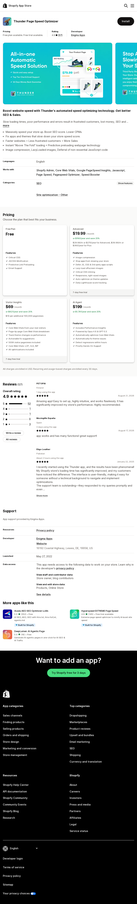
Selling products (13, 728)
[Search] (126, 6)
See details (43, 594)
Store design (11, 741)
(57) (60, 35)
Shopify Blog (11, 811)
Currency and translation (86, 761)
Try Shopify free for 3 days (69, 672)
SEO (38, 183)
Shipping (75, 754)
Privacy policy (45, 530)
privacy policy (65, 568)
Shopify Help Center (16, 784)
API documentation (15, 791)
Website (41, 543)
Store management (15, 754)
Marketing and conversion (19, 748)
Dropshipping (78, 715)
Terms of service (13, 867)
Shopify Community (15, 797)
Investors (76, 797)
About (73, 784)
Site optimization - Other (52, 194)
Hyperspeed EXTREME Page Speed (99, 611)
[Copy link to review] (47, 383)
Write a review (13, 433)
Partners (75, 811)
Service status (79, 830)
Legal (73, 824)
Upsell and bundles (82, 735)
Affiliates (75, 817)
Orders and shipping (16, 735)
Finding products (13, 722)
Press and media (80, 804)
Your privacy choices (16, 893)
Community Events (14, 804)
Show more (42, 495)
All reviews (11, 439)
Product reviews (80, 728)
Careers (75, 791)
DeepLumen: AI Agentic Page (29, 631)
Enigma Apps (78, 35)
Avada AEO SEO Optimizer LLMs (31, 611)
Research (9, 817)
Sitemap (8, 884)
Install (126, 21)
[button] (35, 618)
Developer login (13, 858)
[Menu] (132, 6)
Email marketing (80, 741)
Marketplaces (78, 722)
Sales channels (12, 715)
